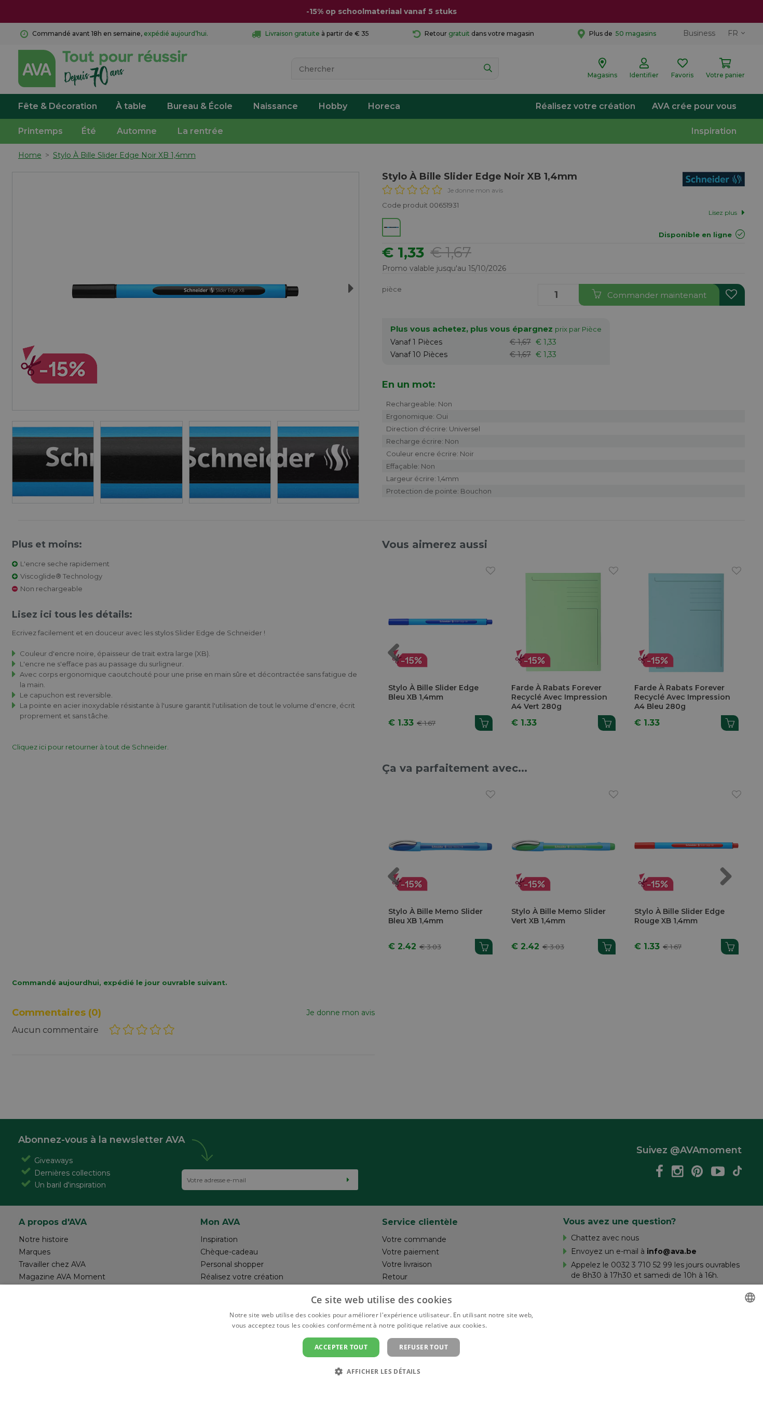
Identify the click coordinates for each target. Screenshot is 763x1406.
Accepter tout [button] (341, 1347)
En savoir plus (510, 1325)
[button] (381, 1371)
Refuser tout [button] (423, 1347)
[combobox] (750, 1297)
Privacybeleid (375, 1389)
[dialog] (381, 1345)
